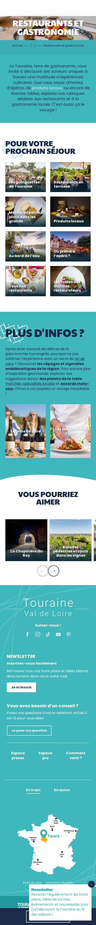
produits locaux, (47, 88)
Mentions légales (59, 882)
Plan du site (32, 882)
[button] (42, 571)
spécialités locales (39, 383)
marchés (13, 383)
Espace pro (45, 756)
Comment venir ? (76, 756)
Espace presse (18, 756)
